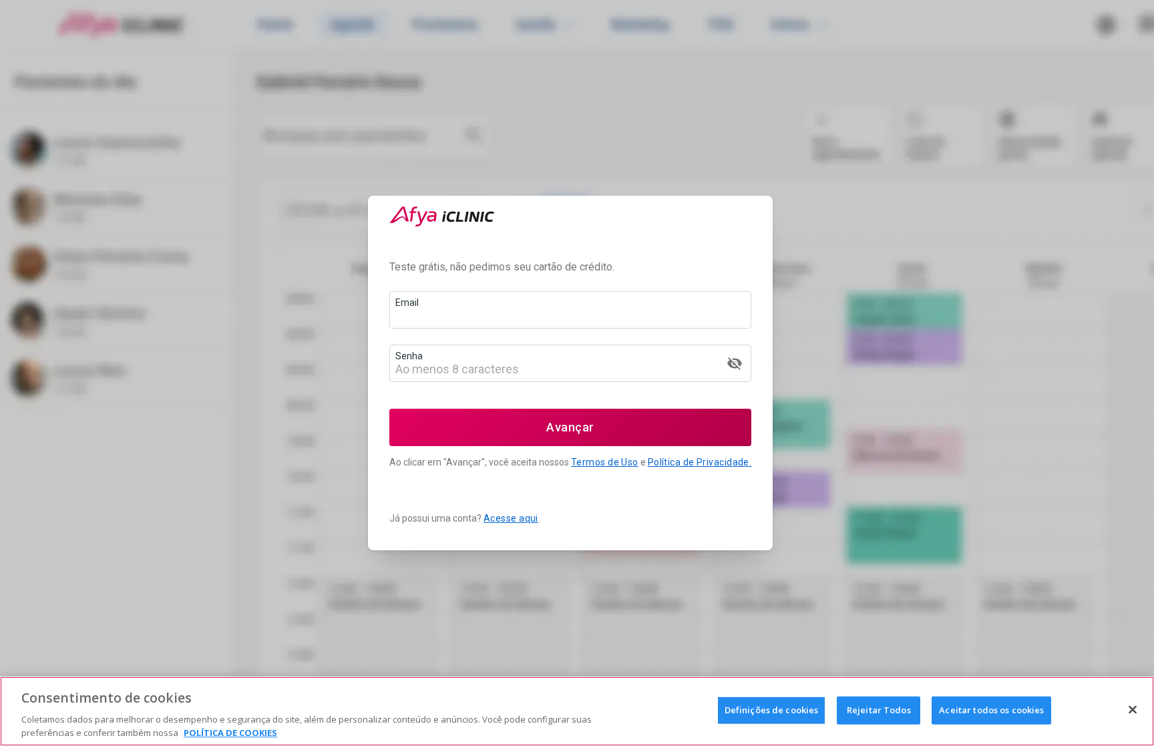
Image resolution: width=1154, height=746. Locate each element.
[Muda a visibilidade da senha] (735, 363)
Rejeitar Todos (879, 710)
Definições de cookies (772, 710)
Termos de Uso (604, 462)
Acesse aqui (511, 518)
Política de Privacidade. (700, 462)
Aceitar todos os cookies (991, 710)
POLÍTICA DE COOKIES (230, 732)
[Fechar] (1132, 710)
